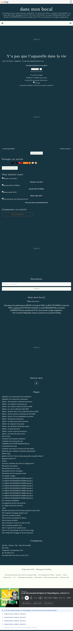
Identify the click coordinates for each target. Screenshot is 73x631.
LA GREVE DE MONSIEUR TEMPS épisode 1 (17, 478)
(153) (15, 555)
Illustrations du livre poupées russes (14, 473)
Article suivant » (65, 149)
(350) (5, 548)
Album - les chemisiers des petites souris (15, 426)
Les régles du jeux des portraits (12, 505)
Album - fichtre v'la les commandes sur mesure (17, 416)
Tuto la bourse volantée (10, 520)
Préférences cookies (64, 577)
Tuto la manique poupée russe (12, 525)
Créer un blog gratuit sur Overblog (46, 575)
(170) (12, 550)
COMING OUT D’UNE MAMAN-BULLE (16, 444)
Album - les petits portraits (11, 429)
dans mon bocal (36, 9)
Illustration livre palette (10, 466)
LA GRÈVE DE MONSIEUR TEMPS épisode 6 (17, 491)
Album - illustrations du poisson (13, 419)
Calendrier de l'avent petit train (12, 441)
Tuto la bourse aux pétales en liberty (14, 518)
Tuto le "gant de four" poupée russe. (14, 528)
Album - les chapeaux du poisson (13, 424)
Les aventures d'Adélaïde (10, 500)
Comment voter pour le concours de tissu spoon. (18, 449)
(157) (8, 553)
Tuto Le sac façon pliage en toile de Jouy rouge (18, 530)
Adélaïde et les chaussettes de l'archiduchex (16, 397)
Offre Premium (38, 577)
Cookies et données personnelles (51, 577)
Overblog (48, 569)
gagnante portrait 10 (9, 458)
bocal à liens (6, 436)
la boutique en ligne (8, 476)
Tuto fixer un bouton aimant (11, 515)
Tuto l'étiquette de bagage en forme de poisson (17, 533)
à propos (49, 603)
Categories (17, 61)
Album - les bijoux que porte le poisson (15, 421)
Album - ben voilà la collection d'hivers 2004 (17, 406)
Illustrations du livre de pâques (12, 471)
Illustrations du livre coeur (11, 468)
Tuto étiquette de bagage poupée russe (15, 513)
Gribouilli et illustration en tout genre (36, 65)
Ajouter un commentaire (17, 214)
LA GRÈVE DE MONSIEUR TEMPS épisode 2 (17, 481)
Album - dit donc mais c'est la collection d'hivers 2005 (20, 411)
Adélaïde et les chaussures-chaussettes (15, 399)
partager (38, 603)
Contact (64, 575)
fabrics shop (6, 453)
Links (4, 508)
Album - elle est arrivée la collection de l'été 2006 (18, 414)
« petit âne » (50, 85)
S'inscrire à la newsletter (10, 168)
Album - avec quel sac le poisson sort (14, 404)
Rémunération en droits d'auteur (25, 577)
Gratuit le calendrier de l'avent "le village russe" (18, 463)
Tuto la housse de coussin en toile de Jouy (16, 523)
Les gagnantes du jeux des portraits (14, 503)
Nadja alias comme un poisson (34, 313)
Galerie (4, 461)
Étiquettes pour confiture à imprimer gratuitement (18, 451)
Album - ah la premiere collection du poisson (17, 401)
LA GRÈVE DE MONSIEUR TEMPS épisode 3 (17, 483)
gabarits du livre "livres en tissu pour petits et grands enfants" (22, 456)
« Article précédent (8, 149)
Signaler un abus (7, 577)
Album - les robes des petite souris (13, 434)
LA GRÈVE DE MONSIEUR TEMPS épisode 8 (17, 496)
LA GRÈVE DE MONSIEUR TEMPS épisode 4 (17, 486)
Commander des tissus (9, 446)
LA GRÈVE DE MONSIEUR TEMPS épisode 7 (17, 493)
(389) (16, 545)
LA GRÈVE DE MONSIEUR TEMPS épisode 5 (17, 488)
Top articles (58, 575)
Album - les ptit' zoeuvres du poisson (14, 431)
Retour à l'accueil (36, 153)
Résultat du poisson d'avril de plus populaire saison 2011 (21, 510)
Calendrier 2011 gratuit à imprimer (13, 439)
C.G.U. (14, 577)
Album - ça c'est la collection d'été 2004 (15, 409)
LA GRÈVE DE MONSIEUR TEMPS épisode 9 (17, 498)
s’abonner (28, 603)
